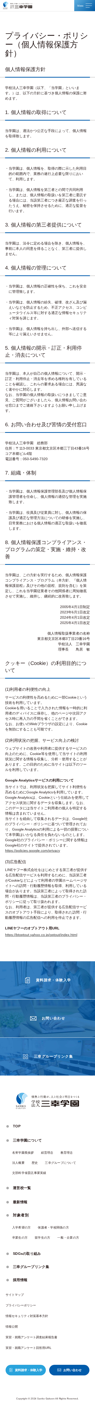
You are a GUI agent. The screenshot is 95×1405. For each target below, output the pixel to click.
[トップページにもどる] (17, 5)
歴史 (35, 1163)
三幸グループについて (60, 1163)
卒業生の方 (20, 1237)
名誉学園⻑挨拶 (23, 1152)
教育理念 (67, 1152)
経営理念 (47, 1152)
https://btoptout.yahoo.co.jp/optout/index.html (41, 935)
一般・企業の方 (68, 1237)
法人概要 (18, 1163)
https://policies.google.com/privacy (32, 851)
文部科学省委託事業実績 (29, 1173)
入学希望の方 (21, 1227)
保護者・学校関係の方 (53, 1227)
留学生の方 (42, 1237)
